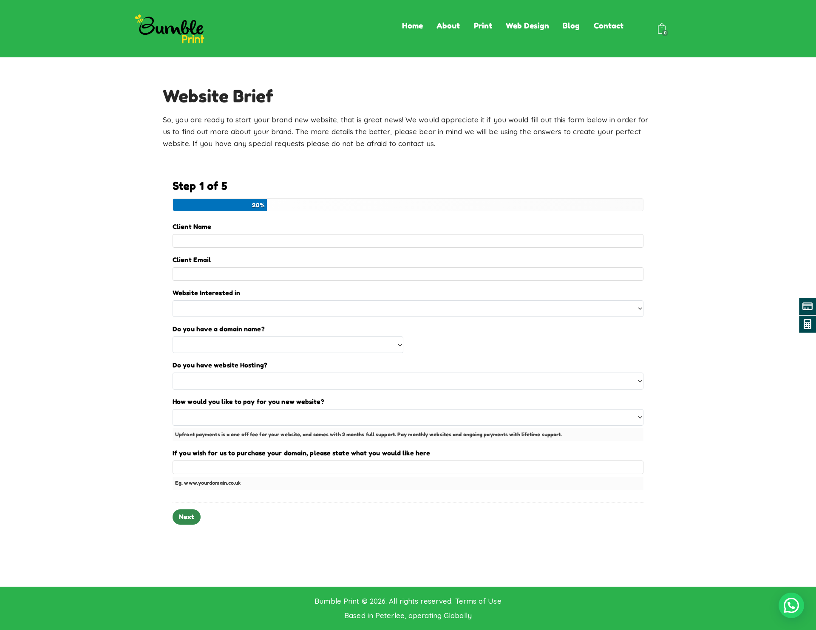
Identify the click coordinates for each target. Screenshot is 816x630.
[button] (791, 605)
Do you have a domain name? (219, 329)
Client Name (192, 227)
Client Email (192, 260)
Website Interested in (206, 293)
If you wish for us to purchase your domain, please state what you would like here (301, 453)
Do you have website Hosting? (220, 365)
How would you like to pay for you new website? (248, 402)
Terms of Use (478, 600)
